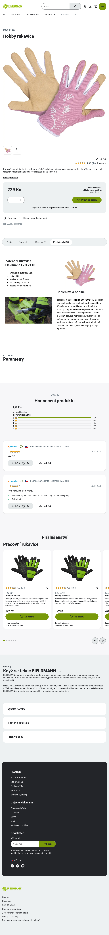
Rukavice (48, 14)
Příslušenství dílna (32, 14)
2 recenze (101, 163)
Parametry (23, 242)
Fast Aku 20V (17, 786)
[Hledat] (75, 6)
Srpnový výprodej (19, 794)
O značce (15, 812)
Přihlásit (47, 844)
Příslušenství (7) (61, 242)
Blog (13, 821)
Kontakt (5, 897)
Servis (13, 816)
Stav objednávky (18, 808)
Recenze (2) (40, 242)
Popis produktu (10, 177)
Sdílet (103, 159)
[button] (87, 200)
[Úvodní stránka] (4, 14)
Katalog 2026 (8, 905)
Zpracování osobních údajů (15, 913)
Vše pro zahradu (18, 777)
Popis (9, 242)
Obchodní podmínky (11, 909)
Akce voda (15, 790)
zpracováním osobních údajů (37, 853)
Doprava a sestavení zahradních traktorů (21, 920)
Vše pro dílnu (15, 14)
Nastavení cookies (19, 825)
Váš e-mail (15, 838)
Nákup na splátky (10, 916)
